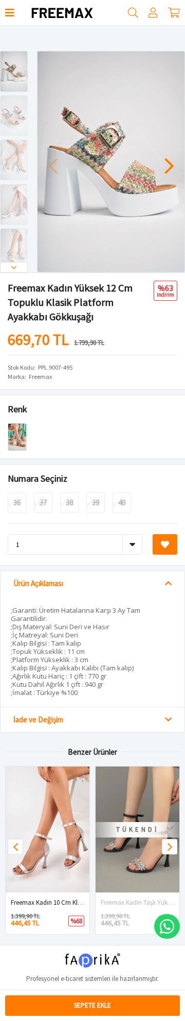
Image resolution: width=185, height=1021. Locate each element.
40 (121, 502)
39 (95, 502)
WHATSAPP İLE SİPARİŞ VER (167, 926)
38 (69, 502)
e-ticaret (72, 978)
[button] (14, 267)
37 (43, 502)
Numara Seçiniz (37, 478)
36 (17, 502)
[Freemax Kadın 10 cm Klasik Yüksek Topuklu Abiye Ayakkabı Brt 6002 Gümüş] (47, 829)
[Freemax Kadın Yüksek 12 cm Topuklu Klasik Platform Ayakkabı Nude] (17, 436)
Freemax (40, 376)
